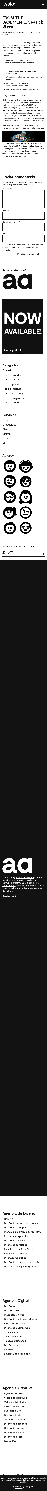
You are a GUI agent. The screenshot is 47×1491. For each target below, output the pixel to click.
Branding (7, 409)
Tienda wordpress (14, 1325)
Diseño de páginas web (17, 1317)
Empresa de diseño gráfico (19, 1242)
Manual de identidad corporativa (22, 1221)
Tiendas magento (13, 1321)
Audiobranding (12, 1470)
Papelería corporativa (16, 1225)
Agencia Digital (15, 1290)
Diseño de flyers (13, 1426)
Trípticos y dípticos (15, 1408)
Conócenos (8, 885)
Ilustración (10, 1430)
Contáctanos (9, 875)
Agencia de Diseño (18, 1202)
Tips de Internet (34, 32)
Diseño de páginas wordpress (20, 1308)
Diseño (6, 418)
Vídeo (5, 432)
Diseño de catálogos (15, 1413)
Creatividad (9, 414)
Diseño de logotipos (15, 1216)
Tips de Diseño (11, 369)
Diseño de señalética (15, 1234)
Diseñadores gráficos (16, 1247)
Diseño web (10, 1295)
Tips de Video (10, 392)
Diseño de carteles (14, 1417)
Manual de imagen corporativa (21, 1255)
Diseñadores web (13, 1334)
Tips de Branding (12, 364)
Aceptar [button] (18, 1487)
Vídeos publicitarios (15, 1391)
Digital (6, 423)
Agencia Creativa (17, 1377)
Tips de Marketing (13, 382)
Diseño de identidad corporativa (22, 1251)
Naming (8, 1208)
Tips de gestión (11, 373)
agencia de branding (24, 867)
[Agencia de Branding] (17, 861)
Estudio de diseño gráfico (18, 1238)
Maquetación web (14, 1304)
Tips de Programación (15, 387)
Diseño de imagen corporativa (21, 1212)
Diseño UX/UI (12, 1299)
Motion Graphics (13, 1474)
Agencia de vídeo (14, 1382)
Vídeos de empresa (15, 1395)
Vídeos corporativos (15, 1387)
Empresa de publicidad (17, 1343)
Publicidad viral (12, 1400)
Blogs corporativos (14, 1312)
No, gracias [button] (30, 1487)
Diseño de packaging (15, 1229)
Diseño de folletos (14, 1421)
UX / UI (7, 428)
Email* (7, 542)
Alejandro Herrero (11, 32)
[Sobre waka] (17, 277)
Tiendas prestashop (15, 1330)
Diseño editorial (13, 1404)
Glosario (7, 359)
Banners (8, 1338)
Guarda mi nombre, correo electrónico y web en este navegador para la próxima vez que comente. (22, 236)
